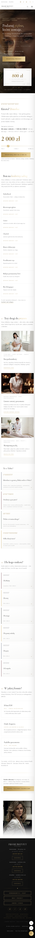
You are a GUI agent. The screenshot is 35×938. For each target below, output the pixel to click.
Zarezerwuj (17, 857)
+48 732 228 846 (17, 879)
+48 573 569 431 (17, 854)
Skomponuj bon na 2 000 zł (16, 155)
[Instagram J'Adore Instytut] (20, 2)
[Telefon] (31, 923)
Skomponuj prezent (13, 59)
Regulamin (10, 931)
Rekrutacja (25, 926)
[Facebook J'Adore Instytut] (26, 2)
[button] (17, 351)
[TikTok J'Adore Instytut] (23, 2)
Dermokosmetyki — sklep (17, 893)
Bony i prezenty (17, 898)
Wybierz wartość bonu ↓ (11, 64)
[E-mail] (25, 909)
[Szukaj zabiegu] (27, 7)
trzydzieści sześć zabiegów (7, 302)
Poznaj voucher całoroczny (18, 788)
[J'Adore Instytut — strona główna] (7, 7)
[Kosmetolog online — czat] (31, 933)
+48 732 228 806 (17, 866)
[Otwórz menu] (32, 7)
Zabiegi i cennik (17, 903)
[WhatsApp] (31, 928)
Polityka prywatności (21, 931)
